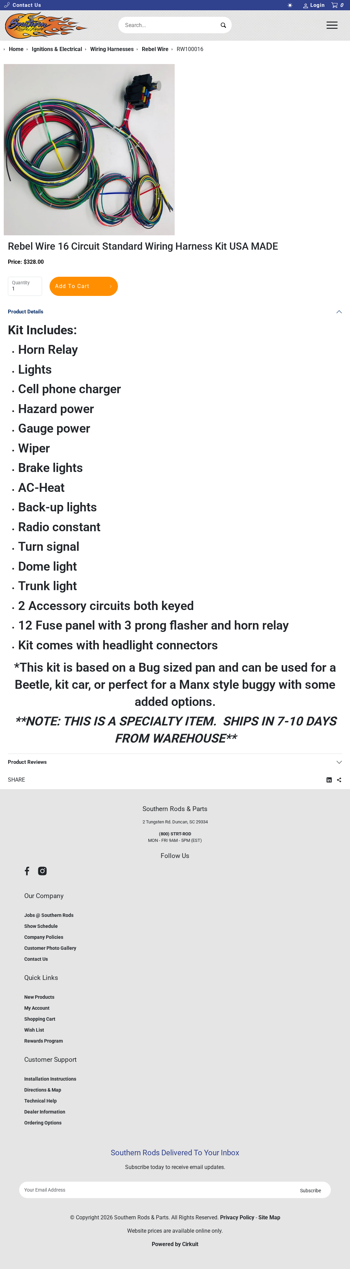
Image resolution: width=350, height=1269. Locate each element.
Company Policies (43, 937)
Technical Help (40, 1101)
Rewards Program (43, 1041)
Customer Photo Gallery (50, 948)
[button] (22, 5)
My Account (37, 1008)
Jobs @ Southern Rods (48, 915)
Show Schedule (41, 926)
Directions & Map (42, 1090)
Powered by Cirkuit (175, 1244)
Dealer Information (44, 1112)
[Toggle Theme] (291, 5)
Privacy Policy (237, 1217)
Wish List (34, 1030)
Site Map (269, 1217)
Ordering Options (43, 1122)
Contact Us (36, 959)
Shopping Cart (39, 1019)
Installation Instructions (50, 1079)
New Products (39, 997)
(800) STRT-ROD (175, 833)
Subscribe (310, 1190)
